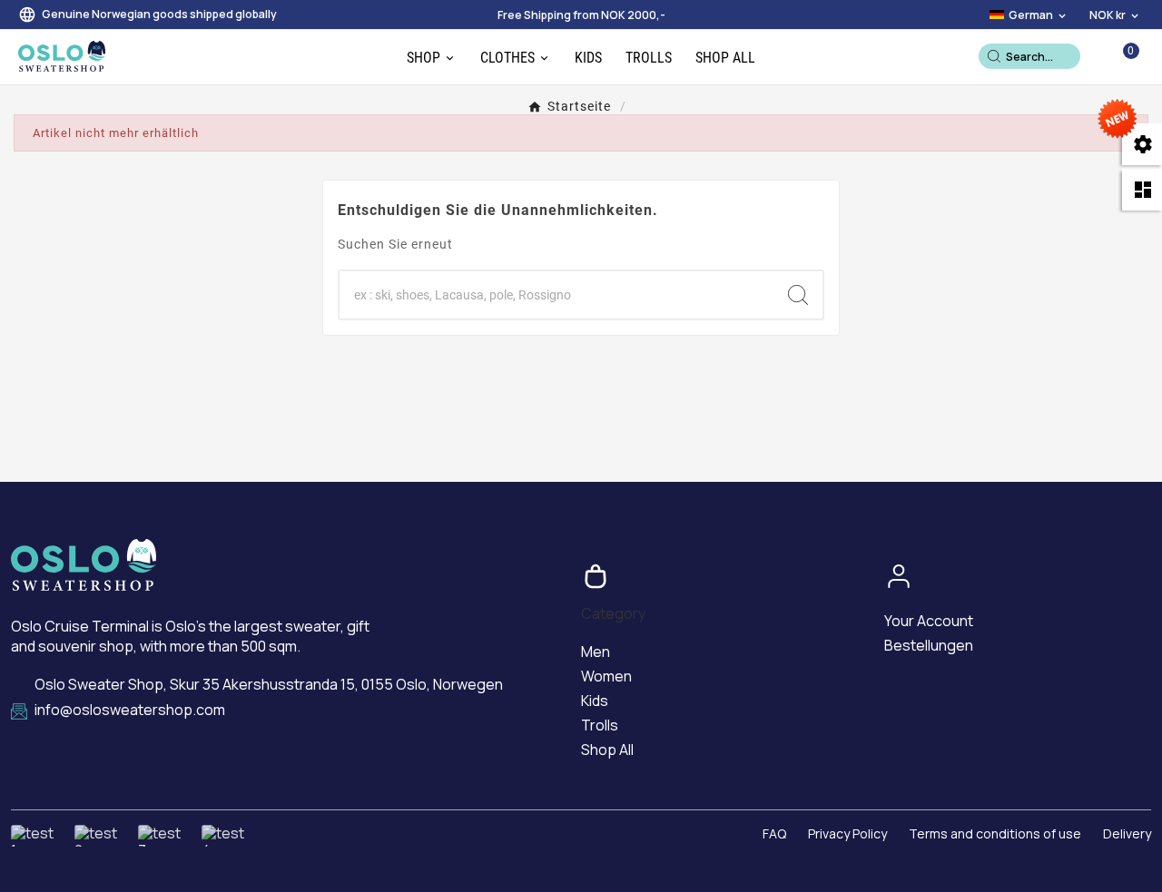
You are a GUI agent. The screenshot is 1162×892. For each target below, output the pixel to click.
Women (606, 676)
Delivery (1127, 833)
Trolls (599, 725)
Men (595, 652)
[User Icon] (1097, 56)
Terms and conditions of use (995, 833)
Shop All (607, 750)
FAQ (774, 833)
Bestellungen (928, 645)
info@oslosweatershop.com (129, 710)
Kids (594, 701)
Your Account (928, 621)
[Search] (994, 56)
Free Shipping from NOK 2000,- (581, 15)
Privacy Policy (847, 833)
